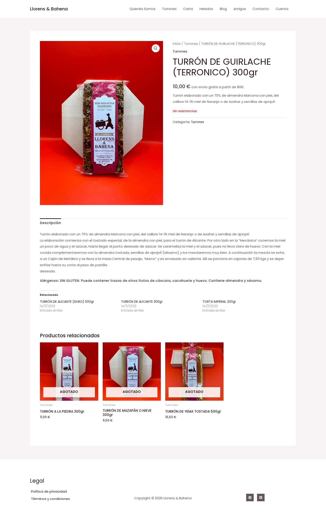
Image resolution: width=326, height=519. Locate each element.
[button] (156, 48)
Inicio (177, 44)
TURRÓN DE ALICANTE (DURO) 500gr (67, 301)
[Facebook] (261, 497)
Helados (206, 8)
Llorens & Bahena (49, 9)
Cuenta (282, 8)
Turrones (169, 8)
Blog (223, 8)
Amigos (240, 8)
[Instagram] (250, 497)
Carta (188, 8)
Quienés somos (142, 8)
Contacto (261, 8)
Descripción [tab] (50, 222)
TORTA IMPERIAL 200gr (219, 301)
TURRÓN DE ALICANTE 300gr (142, 301)
